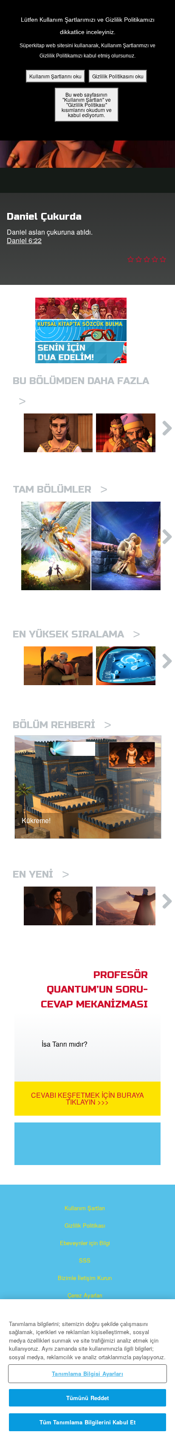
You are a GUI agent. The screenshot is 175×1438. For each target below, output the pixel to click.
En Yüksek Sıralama (76, 634)
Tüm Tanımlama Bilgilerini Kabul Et (87, 1422)
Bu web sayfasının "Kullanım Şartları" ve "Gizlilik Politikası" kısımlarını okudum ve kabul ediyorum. (87, 104)
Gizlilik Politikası (85, 1225)
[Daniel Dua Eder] (58, 432)
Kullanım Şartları (85, 1208)
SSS (84, 1260)
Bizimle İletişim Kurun (85, 1278)
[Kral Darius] (130, 432)
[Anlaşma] (130, 906)
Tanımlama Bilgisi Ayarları (87, 1373)
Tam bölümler (60, 489)
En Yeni (41, 874)
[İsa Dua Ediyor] (58, 906)
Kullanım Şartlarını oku (55, 76)
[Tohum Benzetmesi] (130, 665)
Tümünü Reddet (87, 1398)
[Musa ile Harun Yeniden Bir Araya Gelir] (58, 665)
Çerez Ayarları (85, 1295)
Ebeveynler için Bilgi (85, 1243)
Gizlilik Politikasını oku (118, 76)
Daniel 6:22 (24, 240)
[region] (87, 1368)
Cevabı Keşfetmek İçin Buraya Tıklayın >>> (87, 1098)
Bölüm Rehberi (62, 725)
